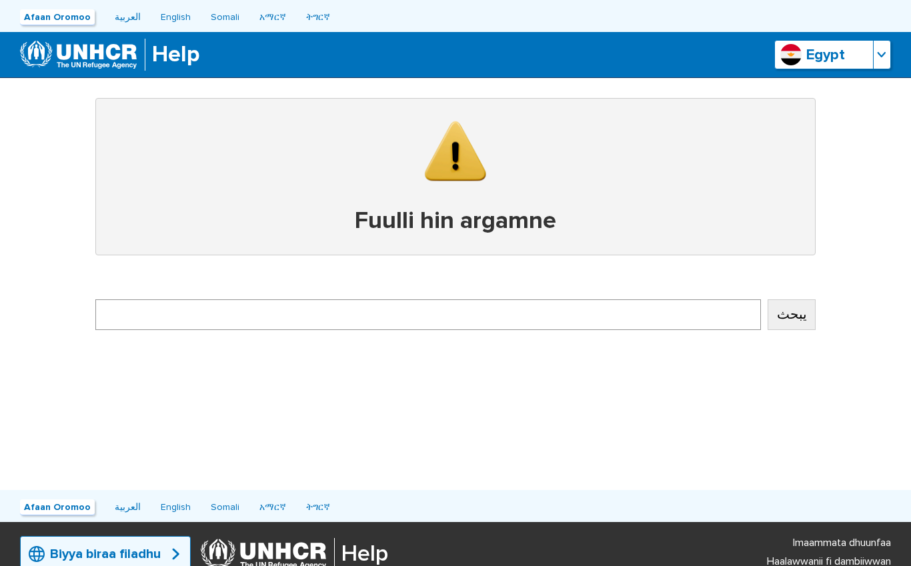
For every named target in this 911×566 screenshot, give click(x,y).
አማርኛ (272, 17)
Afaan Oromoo (57, 17)
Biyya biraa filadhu (105, 554)
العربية (128, 17)
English (176, 17)
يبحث (792, 315)
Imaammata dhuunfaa (842, 542)
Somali (225, 17)
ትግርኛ (318, 17)
